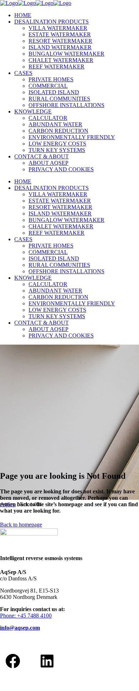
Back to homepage (21, 525)
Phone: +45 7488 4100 (26, 616)
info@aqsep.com (20, 628)
